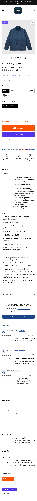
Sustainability (8, 424)
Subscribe (7, 479)
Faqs (4, 403)
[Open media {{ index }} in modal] (18, 37)
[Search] (30, 10)
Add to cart (18, 128)
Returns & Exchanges (11, 414)
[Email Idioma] (2, 451)
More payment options (18, 139)
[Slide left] (2, 2)
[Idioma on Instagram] (8, 451)
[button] (7, 70)
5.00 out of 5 (24, 309)
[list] (18, 37)
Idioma (9, 494)
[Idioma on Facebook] (5, 451)
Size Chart (9, 81)
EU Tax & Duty (8, 410)
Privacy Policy (8, 428)
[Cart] (34, 10)
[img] (6, 336)
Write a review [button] (18, 317)
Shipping (5, 407)
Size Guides (7, 417)
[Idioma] (18, 10)
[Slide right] (34, 2)
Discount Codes (8, 421)
